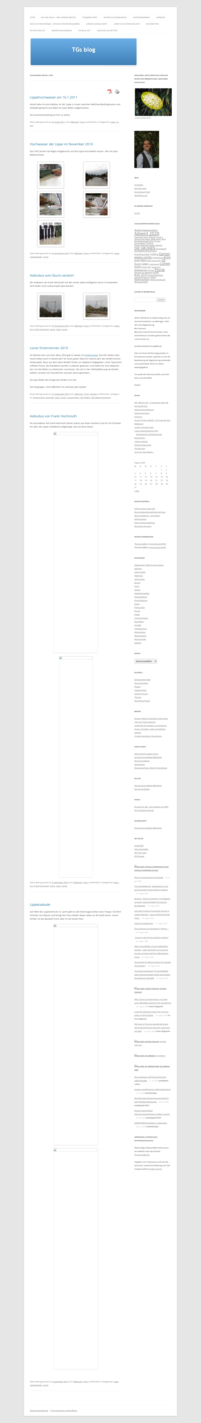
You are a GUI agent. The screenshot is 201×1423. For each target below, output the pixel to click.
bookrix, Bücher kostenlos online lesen (151, 718)
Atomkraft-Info (89, 17)
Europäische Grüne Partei (145, 251)
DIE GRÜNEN (144, 248)
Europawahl (161, 248)
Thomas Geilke (140, 544)
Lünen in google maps (96, 24)
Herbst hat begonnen (143, 923)
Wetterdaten (140, 632)
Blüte (164, 239)
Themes (137, 697)
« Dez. (136, 491)
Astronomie (139, 239)
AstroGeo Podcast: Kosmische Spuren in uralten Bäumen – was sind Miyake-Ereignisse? (152, 914)
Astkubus (159, 237)
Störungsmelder (141, 849)
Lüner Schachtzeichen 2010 (127, 24)
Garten (164, 253)
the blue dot (84, 30)
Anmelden (138, 185)
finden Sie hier (155, 1169)
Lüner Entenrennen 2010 (49, 348)
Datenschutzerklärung (115, 17)
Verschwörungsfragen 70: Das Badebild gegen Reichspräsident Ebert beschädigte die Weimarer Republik (152, 974)
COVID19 (149, 243)
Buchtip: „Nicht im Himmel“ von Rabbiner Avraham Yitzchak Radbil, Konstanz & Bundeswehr (152, 902)
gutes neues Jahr (153, 260)
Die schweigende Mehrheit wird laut (150, 512)
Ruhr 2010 (140, 275)
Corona (157, 241)
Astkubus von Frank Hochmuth (53, 416)
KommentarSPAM (158, 544)
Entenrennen (91, 355)
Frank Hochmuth (41, 329)
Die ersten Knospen (142, 526)
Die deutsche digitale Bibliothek (148, 757)
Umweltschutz (140, 628)
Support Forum (141, 693)
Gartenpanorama (141, 17)
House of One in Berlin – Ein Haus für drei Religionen (55, 24)
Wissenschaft (141, 281)
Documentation (141, 683)
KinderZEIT (139, 845)
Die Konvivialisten (142, 761)
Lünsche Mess (73, 397)
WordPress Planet (142, 701)
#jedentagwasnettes (146, 230)
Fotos (82, 122)
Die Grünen (160, 1056)
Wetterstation (140, 635)
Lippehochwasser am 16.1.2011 (54, 97)
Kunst (52, 329)
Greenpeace (157, 257)
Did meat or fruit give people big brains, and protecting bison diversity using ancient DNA (152, 1027)
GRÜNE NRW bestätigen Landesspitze (150, 1123)
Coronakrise (139, 243)
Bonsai (137, 582)
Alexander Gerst (141, 237)
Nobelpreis (140, 270)
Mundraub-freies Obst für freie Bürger (150, 768)
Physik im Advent (143, 272)
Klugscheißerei (140, 597)
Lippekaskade (36, 257)
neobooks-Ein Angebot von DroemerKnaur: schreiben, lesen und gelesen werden (150, 729)
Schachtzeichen (155, 275)
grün (167, 257)
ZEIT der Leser (140, 852)
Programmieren (141, 618)
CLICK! (137, 213)
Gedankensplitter (141, 593)
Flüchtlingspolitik (141, 254)
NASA (137, 266)
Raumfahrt (139, 621)
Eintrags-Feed (140, 188)
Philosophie (139, 607)
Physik (160, 269)
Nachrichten (152, 24)
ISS (163, 260)
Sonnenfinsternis (141, 277)
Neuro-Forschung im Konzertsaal (148, 877)
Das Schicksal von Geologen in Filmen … (151, 928)
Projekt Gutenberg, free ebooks (148, 736)
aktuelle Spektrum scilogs (146, 870)
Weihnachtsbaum (158, 279)
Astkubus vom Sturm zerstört (52, 275)
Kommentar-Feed (142, 192)
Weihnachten (141, 279)
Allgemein (74, 122)
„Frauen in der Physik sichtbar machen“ (151, 937)
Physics (151, 270)
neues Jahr (146, 267)
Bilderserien (156, 239)
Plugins (137, 686)
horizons (160, 17)
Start (32, 17)
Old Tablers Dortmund (101, 397)
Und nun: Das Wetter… (107, 30)
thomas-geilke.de (141, 1154)
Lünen (45, 257)
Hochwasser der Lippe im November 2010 (61, 144)
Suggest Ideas (140, 690)
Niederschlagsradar (62, 30)
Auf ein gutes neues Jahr (144, 508)
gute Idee (50, 397)
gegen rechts (143, 257)
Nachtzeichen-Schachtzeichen (149, 434)
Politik (155, 272)
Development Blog (142, 679)
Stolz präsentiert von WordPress (64, 1410)
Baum (147, 239)
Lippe (113, 122)
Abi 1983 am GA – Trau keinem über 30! (58, 17)
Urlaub (153, 277)
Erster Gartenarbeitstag (144, 522)
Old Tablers (85, 397)
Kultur (137, 604)
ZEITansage (139, 856)
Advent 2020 (146, 233)
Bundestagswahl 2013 (143, 241)
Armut (152, 236)
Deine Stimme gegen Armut (148, 245)
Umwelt (137, 625)
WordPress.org (140, 195)
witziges (93, 394)
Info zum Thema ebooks (145, 722)
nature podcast (37, 30)
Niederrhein (156, 267)
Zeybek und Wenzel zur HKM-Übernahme (152, 1089)
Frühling (154, 254)
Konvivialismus (140, 600)
